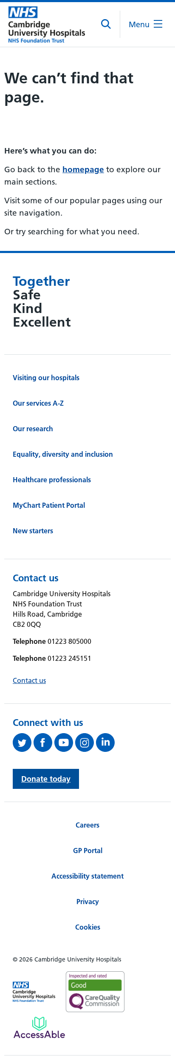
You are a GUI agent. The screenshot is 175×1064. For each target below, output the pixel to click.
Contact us (29, 680)
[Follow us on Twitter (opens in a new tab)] (23, 742)
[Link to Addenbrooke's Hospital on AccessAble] (39, 1027)
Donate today (46, 779)
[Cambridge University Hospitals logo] (46, 24)
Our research (33, 428)
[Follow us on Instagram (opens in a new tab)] (85, 742)
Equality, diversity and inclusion (63, 454)
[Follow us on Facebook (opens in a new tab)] (44, 742)
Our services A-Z (38, 403)
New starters (33, 530)
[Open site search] (106, 24)
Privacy (87, 901)
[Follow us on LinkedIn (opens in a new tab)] (106, 742)
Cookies (87, 927)
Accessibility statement (87, 876)
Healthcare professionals (52, 479)
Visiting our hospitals (46, 377)
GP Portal (87, 850)
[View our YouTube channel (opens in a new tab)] (64, 742)
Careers (87, 825)
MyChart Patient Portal (49, 505)
